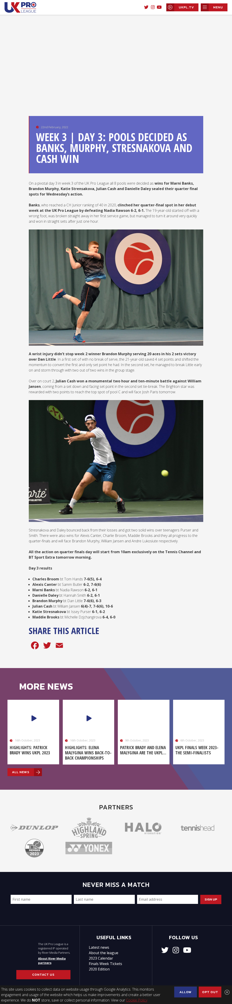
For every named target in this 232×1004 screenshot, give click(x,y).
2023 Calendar (101, 958)
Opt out (210, 992)
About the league (103, 952)
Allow (185, 992)
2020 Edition (99, 969)
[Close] (227, 992)
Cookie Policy (136, 1000)
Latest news (99, 947)
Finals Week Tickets (105, 963)
